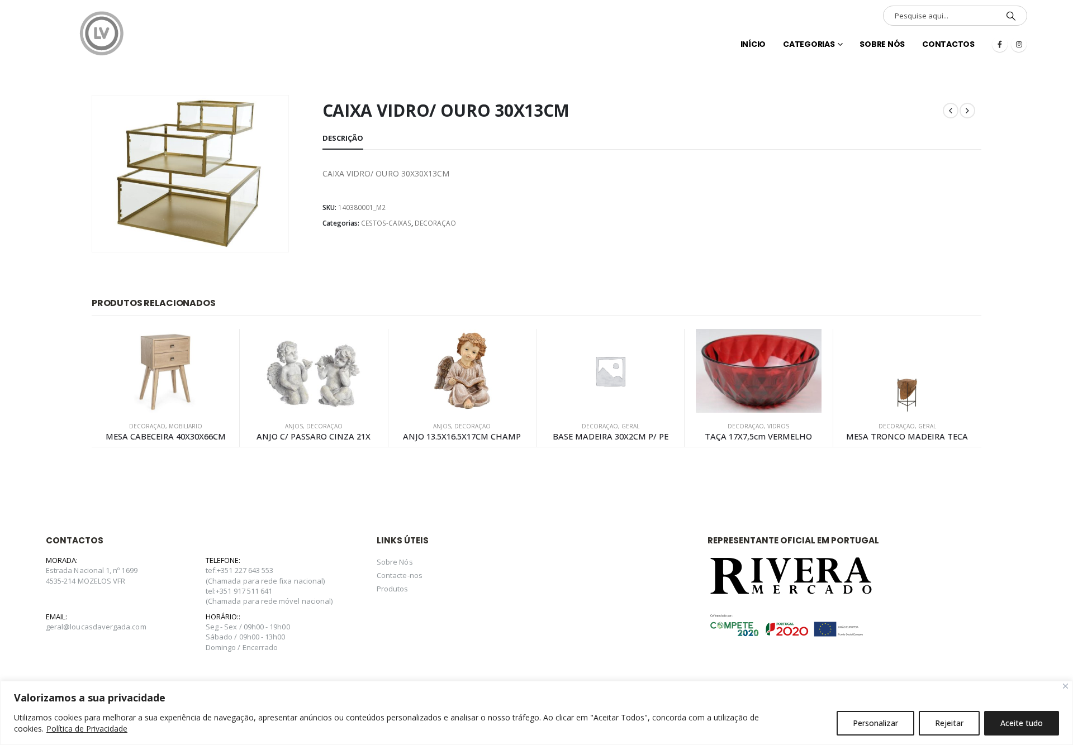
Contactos (948, 44)
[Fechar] (1065, 686)
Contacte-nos (399, 575)
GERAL (630, 426)
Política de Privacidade (86, 728)
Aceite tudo (1021, 723)
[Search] (1011, 15)
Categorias (809, 44)
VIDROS (778, 426)
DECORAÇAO (435, 223)
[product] (165, 371)
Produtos (393, 589)
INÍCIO (753, 44)
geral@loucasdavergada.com (96, 627)
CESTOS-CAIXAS (386, 223)
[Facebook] (1000, 44)
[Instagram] (1019, 44)
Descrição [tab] (342, 138)
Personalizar (875, 723)
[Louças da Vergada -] (102, 33)
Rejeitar (949, 723)
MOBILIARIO (185, 426)
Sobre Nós (882, 44)
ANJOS (294, 426)
